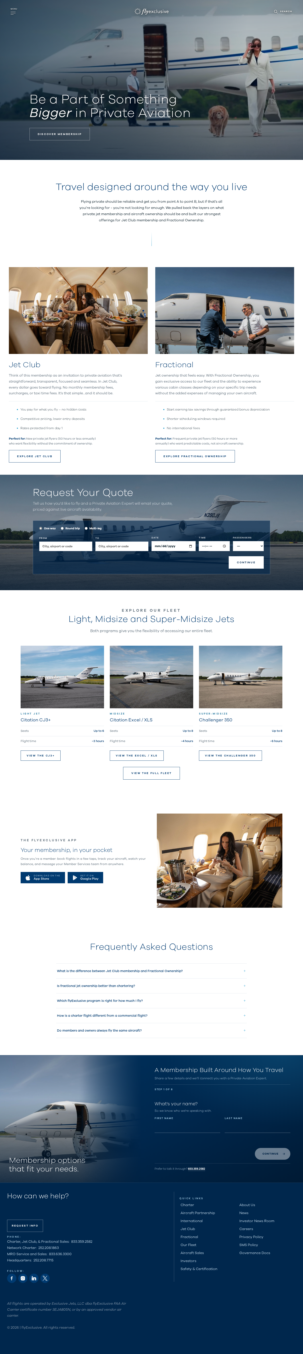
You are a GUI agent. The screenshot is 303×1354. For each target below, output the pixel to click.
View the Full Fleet (151, 773)
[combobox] (65, 546)
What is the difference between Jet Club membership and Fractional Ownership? (120, 971)
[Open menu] (14, 11)
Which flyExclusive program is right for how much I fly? (100, 1001)
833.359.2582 (196, 1169)
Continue (246, 562)
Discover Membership (60, 134)
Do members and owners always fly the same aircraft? (99, 1030)
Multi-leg (95, 528)
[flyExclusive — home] (152, 11)
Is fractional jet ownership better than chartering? (96, 986)
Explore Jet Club (34, 456)
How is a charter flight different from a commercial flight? (102, 1015)
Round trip (72, 528)
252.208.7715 (43, 1260)
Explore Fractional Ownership (195, 456)
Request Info (25, 1225)
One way (50, 528)
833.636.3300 (60, 1254)
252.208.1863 (48, 1248)
